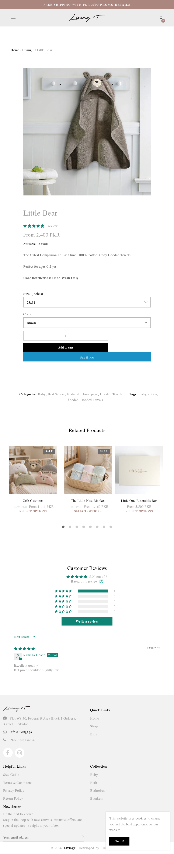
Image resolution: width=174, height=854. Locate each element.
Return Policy (13, 798)
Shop (94, 726)
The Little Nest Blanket (88, 500)
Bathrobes (97, 790)
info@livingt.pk (21, 731)
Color (27, 314)
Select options (33, 511)
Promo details (115, 4)
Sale (49, 451)
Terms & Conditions (17, 782)
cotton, (152, 394)
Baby (42, 394)
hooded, (74, 399)
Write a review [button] (87, 621)
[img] (24, 648)
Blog (93, 734)
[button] (34, 226)
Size (26, 293)
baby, (143, 394)
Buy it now (87, 357)
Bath (93, 782)
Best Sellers (56, 394)
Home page (89, 394)
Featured (73, 394)
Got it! (119, 841)
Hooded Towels (111, 394)
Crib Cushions (33, 500)
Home (94, 718)
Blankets (96, 798)
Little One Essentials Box (139, 500)
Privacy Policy (13, 790)
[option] (87, 131)
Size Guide (11, 774)
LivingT (28, 50)
